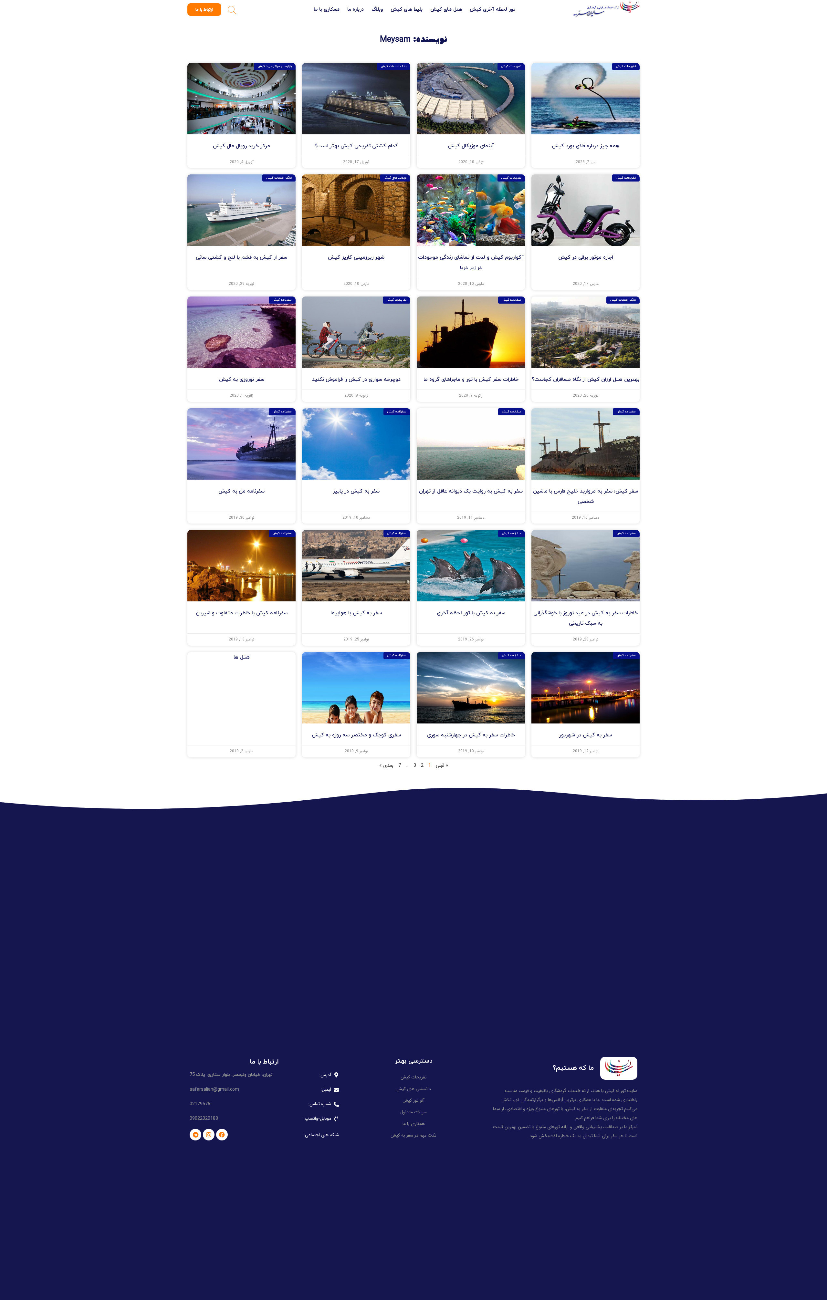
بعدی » (386, 765)
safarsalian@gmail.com (214, 1089)
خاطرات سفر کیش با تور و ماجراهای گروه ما (471, 379)
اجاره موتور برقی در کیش (585, 257)
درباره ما (355, 9)
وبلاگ (377, 9)
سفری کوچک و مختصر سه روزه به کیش (356, 735)
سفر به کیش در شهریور (585, 735)
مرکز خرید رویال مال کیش (241, 146)
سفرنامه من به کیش (241, 491)
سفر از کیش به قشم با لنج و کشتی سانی (241, 257)
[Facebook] (222, 1134)
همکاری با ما (327, 9)
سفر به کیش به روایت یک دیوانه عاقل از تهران (471, 491)
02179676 (200, 1104)
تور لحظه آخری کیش (492, 9)
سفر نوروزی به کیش (241, 379)
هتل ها (242, 657)
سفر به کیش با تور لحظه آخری (471, 613)
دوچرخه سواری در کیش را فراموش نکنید (356, 379)
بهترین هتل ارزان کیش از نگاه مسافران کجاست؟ (585, 379)
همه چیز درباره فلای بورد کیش (585, 146)
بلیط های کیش (407, 9)
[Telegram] (195, 1134)
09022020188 (204, 1118)
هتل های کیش (446, 9)
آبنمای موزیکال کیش (471, 146)
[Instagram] (209, 1134)
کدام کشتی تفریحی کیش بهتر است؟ (356, 146)
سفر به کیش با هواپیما (356, 613)
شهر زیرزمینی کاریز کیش (356, 257)
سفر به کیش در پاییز (356, 491)
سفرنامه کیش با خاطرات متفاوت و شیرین (242, 613)
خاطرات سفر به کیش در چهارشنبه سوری (471, 735)
